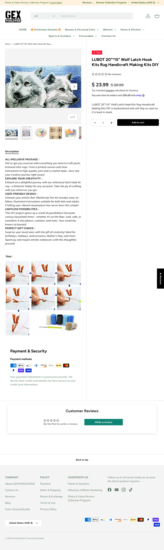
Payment (45, 483)
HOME (23, 29)
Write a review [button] (103, 422)
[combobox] (82, 15)
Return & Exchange (51, 496)
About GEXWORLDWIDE (20, 483)
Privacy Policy (48, 509)
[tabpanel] (43, 246)
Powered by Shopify (35, 538)
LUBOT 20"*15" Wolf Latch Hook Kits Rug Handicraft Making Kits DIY (33, 44)
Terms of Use (48, 502)
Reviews (87, 2)
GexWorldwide (18, 538)
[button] (156, 15)
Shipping (109, 90)
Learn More (56, 2)
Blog (8, 502)
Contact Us (108, 36)
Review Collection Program (111, 2)
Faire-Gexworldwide (17, 509)
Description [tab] (12, 151)
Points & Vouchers (78, 483)
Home (8, 44)
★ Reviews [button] (160, 278)
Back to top (82, 459)
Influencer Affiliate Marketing (85, 490)
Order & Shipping (50, 490)
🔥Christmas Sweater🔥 (45, 29)
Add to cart (138, 122)
